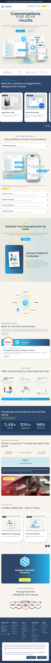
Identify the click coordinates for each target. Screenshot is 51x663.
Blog (33, 627)
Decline (41, 657)
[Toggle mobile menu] (48, 6)
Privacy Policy (45, 625)
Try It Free (44, 6)
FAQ (23, 638)
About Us (34, 625)
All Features (14, 633)
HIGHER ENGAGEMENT (25, 452)
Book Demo (24, 625)
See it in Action (25, 399)
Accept (31, 657)
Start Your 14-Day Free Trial (8, 418)
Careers (33, 633)
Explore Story (8, 478)
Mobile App (14, 631)
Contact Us (34, 641)
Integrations (14, 629)
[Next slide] (49, 126)
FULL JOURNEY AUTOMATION (42, 452)
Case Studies (35, 639)
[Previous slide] (46, 126)
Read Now (25, 239)
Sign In (38, 6)
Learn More (31, 31)
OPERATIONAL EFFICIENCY (9, 452)
